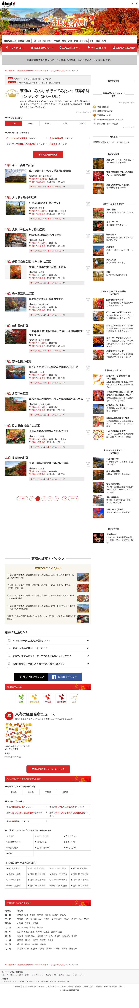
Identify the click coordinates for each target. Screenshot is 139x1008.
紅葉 (68, 975)
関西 (76, 40)
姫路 (50, 936)
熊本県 (49, 948)
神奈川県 (28, 919)
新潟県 (35, 923)
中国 (92, 40)
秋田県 (47, 915)
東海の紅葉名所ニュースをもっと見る (48, 769)
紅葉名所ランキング (44, 47)
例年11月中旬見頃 (59, 880)
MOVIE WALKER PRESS (48, 981)
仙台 (25, 915)
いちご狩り (19, 975)
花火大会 (48, 975)
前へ (24, 498)
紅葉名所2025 (10, 40)
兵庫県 (40, 936)
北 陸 (8, 927)
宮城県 (20, 915)
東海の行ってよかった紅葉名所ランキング (32, 78)
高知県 (43, 944)
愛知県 (31, 123)
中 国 (8, 940)
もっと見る (128, 127)
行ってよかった (98, 47)
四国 (98, 40)
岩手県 (40, 915)
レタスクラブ (7, 981)
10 (65, 498)
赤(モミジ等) (71, 847)
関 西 (8, 936)
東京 (44, 41)
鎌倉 (40, 919)
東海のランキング (20, 807)
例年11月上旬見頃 (37, 880)
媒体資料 (78, 986)
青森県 (32, 915)
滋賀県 (74, 936)
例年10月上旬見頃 (37, 874)
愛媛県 (28, 944)
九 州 (8, 948)
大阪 (86, 41)
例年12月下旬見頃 (80, 885)
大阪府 (20, 936)
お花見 (27, 975)
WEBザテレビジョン (32, 981)
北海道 (21, 40)
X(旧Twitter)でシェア (33, 676)
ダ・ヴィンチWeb (18, 981)
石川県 (20, 927)
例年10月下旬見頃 (80, 874)
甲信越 (57, 40)
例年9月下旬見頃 (80, 868)
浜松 (59, 932)
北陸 (64, 40)
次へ (72, 498)
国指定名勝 (41, 841)
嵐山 (33, 936)
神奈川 (49, 41)
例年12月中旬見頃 (59, 885)
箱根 (35, 919)
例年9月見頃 (13, 868)
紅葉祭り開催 (14, 841)
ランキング (22, 138)
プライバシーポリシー (29, 986)
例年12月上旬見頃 (37, 885)
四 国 (8, 944)
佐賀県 (34, 948)
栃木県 (74, 919)
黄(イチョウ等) (43, 847)
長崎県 (42, 948)
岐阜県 (48, 123)
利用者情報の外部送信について (113, 986)
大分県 (57, 948)
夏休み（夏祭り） (59, 975)
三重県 (65, 123)
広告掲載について (88, 986)
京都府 (28, 936)
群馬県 (67, 919)
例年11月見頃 (14, 880)
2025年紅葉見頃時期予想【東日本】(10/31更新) (38, 82)
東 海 (8, 931)
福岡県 (20, 948)
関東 (34, 40)
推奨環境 (41, 986)
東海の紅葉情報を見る (48, 154)
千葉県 (47, 919)
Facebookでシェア (67, 676)
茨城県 (87, 919)
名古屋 (26, 932)
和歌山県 (66, 936)
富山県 (32, 927)
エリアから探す (16, 47)
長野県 (28, 923)
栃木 (39, 41)
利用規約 (17, 986)
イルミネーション (77, 975)
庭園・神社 (70, 841)
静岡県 (82, 123)
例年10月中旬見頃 (59, 874)
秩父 (60, 919)
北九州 (26, 948)
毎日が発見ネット (63, 981)
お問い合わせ (50, 986)
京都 (81, 41)
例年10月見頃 (14, 874)
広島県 (20, 940)
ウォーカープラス (8, 975)
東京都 (20, 919)
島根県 (50, 940)
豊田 (32, 932)
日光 (80, 919)
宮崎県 (64, 948)
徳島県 (35, 944)
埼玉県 (54, 919)
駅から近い (13, 847)
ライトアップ (71, 836)
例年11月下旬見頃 (80, 880)
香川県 (20, 944)
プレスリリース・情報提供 (65, 986)
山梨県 (20, 923)
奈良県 (57, 936)
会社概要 (99, 986)
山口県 (35, 940)
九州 (104, 40)
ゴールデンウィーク (37, 975)
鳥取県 (43, 940)
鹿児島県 (73, 948)
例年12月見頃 (14, 885)
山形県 (55, 915)
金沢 (25, 927)
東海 (70, 40)
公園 (10, 853)
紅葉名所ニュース (71, 47)
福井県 (40, 927)
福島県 (63, 915)
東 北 (8, 915)
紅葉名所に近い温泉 (125, 47)
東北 (28, 40)
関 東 (8, 919)
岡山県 (28, 940)
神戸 (45, 936)
